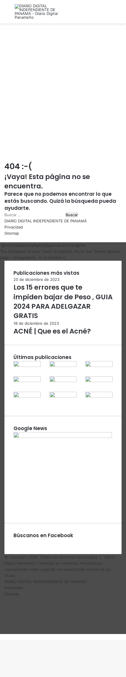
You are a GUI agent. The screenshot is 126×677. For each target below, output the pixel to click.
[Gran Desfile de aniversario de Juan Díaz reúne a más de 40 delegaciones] (99, 365)
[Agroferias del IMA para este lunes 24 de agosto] (63, 380)
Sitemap (11, 233)
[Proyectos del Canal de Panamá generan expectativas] (27, 396)
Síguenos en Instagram (65, 245)
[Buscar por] (119, 13)
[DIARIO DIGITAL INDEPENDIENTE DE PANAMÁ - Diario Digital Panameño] (38, 11)
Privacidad (13, 227)
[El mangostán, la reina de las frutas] (99, 380)
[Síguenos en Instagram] (0, 245)
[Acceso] (108, 13)
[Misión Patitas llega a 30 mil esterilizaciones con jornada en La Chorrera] (99, 396)
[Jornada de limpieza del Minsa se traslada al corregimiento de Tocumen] (27, 365)
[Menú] (7, 13)
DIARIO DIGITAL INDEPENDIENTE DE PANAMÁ (45, 221)
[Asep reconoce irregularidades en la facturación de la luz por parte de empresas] (63, 365)
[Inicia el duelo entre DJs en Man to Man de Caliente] (63, 396)
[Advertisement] (63, 92)
